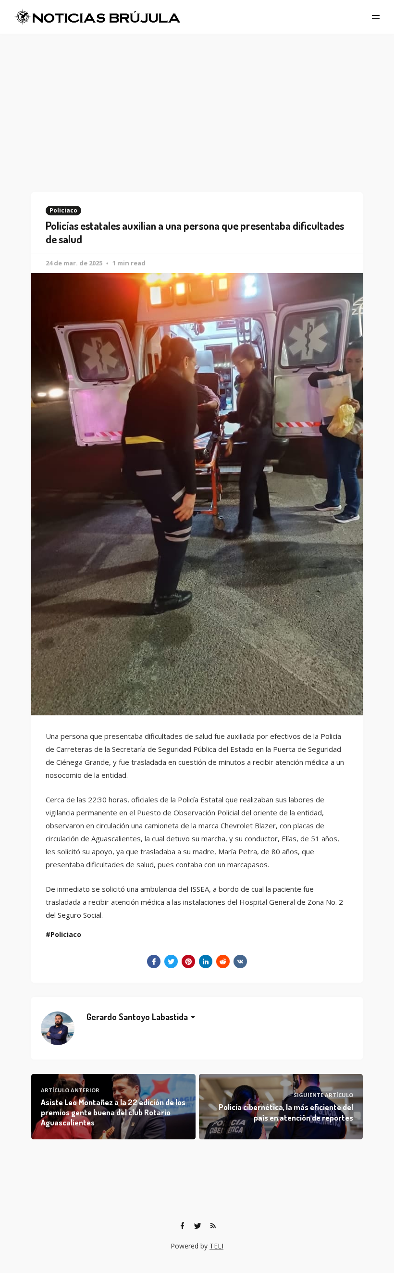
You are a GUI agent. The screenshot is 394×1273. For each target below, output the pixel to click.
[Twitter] (197, 1226)
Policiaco (63, 210)
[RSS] (213, 1226)
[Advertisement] (197, 105)
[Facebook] (182, 1226)
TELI (216, 1245)
